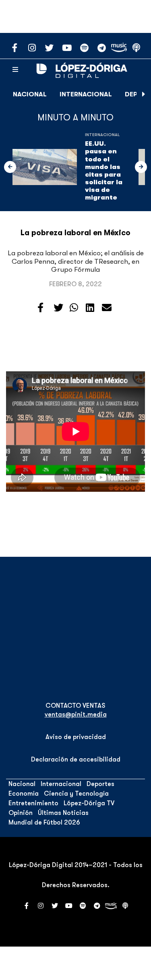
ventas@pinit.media (76, 714)
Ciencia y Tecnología (76, 793)
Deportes (100, 784)
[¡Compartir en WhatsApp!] (74, 308)
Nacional (30, 94)
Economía (23, 793)
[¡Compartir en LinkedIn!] (90, 308)
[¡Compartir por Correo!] (107, 308)
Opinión (20, 813)
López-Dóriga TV (89, 803)
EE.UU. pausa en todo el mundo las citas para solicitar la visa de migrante (103, 170)
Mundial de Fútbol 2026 (44, 822)
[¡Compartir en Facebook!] (40, 308)
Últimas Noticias (63, 813)
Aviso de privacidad (76, 737)
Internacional (86, 94)
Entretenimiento (33, 803)
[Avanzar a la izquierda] (10, 167)
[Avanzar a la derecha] (144, 94)
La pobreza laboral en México (75, 232)
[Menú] (15, 69)
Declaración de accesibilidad (75, 759)
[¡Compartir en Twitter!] (58, 308)
